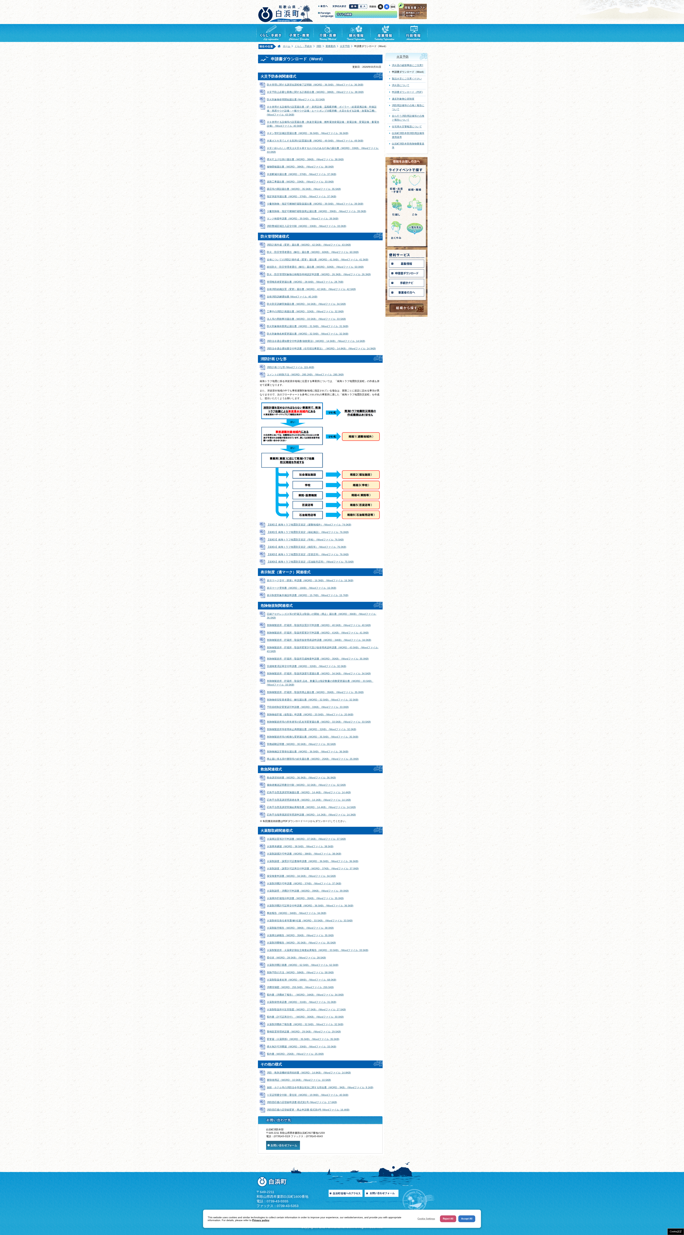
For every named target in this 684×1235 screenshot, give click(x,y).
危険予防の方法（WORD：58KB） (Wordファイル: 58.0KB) (300, 972)
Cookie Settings (426, 1218)
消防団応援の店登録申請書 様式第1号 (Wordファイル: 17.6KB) (302, 1102)
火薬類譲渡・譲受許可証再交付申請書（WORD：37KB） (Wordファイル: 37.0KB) (313, 868)
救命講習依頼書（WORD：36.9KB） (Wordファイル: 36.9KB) (301, 777)
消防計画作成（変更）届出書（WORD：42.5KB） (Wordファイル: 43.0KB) (309, 244)
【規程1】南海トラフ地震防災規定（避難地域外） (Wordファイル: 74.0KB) (309, 524)
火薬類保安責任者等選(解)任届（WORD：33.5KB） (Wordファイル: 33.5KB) (310, 920)
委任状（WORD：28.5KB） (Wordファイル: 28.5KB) (296, 957)
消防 (318, 46)
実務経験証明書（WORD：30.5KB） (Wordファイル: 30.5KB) (301, 744)
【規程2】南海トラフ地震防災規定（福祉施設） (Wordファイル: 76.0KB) (308, 532)
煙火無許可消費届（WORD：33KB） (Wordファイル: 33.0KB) (301, 1046)
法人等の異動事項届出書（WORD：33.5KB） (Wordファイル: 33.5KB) (306, 318)
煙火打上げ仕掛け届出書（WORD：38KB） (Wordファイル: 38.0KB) (305, 159)
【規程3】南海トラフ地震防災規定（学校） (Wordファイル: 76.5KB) (305, 539)
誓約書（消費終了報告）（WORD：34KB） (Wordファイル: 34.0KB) (305, 994)
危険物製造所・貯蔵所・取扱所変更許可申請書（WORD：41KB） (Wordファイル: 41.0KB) (318, 632)
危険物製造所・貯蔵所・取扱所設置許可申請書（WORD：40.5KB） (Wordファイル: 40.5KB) (319, 625)
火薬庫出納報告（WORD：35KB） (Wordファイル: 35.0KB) (300, 935)
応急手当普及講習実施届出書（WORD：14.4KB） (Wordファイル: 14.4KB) (309, 792)
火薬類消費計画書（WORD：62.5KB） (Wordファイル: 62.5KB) (302, 965)
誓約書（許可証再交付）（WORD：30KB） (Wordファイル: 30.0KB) (305, 1016)
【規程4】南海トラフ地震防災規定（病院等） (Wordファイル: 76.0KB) (306, 546)
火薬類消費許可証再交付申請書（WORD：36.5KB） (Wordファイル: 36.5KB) (310, 905)
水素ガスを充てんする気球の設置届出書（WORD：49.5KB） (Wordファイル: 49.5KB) (315, 140)
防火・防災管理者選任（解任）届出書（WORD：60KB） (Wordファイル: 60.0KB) (313, 252)
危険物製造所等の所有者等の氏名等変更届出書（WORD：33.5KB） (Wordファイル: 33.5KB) (319, 721)
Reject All (448, 1218)
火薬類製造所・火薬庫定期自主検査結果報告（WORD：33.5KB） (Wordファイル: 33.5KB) (317, 950)
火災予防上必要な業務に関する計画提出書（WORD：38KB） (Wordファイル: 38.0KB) (315, 92)
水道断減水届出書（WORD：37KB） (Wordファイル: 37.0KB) (301, 174)
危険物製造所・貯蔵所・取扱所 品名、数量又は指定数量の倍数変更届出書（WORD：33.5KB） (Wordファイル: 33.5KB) (320, 683)
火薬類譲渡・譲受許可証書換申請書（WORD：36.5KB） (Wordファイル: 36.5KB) (312, 861)
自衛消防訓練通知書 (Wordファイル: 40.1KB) (292, 296)
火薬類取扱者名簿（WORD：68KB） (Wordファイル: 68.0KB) (301, 979)
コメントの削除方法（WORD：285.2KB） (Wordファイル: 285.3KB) (305, 374)
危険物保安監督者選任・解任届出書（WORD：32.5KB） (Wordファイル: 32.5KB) (312, 699)
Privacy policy (260, 1220)
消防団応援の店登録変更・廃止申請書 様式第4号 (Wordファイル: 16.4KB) (308, 1109)
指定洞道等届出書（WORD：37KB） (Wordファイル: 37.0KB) (301, 196)
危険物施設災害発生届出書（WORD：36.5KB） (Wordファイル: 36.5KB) (307, 751)
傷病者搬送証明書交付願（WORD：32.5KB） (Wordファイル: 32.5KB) (306, 784)
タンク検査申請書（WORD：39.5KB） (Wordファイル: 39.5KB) (302, 218)
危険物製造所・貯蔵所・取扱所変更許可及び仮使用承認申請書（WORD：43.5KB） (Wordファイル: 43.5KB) (323, 649)
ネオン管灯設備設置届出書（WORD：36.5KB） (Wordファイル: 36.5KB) (307, 133)
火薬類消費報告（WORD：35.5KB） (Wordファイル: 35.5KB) (301, 942)
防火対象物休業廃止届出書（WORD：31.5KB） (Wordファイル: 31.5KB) (307, 326)
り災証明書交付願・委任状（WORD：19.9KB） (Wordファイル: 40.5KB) (307, 1094)
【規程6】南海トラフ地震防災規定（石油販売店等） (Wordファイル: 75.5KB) (310, 561)
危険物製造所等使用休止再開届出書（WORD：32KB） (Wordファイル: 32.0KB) (311, 729)
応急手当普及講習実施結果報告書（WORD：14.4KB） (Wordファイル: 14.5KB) (311, 807)
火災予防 (345, 46)
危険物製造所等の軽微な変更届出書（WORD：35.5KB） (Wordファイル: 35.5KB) (312, 736)
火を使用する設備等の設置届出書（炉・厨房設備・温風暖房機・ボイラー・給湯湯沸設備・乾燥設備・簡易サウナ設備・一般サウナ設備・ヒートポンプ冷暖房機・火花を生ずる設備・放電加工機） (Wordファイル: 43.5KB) (322, 110)
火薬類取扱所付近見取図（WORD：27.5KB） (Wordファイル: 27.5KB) (306, 1009)
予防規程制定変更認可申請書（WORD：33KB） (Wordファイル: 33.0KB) (308, 707)
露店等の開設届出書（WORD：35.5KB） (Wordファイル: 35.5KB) (304, 189)
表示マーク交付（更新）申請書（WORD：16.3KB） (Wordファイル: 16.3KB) (310, 580)
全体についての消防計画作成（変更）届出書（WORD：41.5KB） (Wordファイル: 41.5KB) (317, 259)
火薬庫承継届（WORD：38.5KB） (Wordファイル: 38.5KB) (300, 846)
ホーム (286, 46)
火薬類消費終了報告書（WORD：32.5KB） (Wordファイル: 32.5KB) (305, 1024)
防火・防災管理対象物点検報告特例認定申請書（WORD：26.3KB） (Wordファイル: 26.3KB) (319, 274)
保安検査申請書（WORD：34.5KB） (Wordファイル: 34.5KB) (301, 876)
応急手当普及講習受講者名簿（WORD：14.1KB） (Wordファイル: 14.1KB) (309, 799)
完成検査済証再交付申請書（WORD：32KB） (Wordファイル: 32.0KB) (306, 666)
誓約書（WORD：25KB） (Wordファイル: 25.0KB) (295, 1053)
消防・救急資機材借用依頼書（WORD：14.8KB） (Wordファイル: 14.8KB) (309, 1072)
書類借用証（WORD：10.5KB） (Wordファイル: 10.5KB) (299, 1079)
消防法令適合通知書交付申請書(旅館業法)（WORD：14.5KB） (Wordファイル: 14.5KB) (316, 341)
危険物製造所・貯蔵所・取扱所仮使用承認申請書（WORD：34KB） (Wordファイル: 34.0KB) (319, 640)
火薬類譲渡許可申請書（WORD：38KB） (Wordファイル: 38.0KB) (304, 853)
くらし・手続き (303, 46)
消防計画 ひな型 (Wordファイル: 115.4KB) (290, 367)
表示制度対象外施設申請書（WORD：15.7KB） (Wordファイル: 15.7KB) (307, 595)
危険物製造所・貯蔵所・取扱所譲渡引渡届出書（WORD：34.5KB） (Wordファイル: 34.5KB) (319, 673)
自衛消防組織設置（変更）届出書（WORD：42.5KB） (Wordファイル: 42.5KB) (311, 289)
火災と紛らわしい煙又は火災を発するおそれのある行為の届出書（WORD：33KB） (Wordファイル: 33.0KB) (323, 150)
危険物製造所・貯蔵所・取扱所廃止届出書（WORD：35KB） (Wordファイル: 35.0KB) (315, 692)
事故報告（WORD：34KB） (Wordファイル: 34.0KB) (296, 913)
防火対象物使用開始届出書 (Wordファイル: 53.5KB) (296, 99)
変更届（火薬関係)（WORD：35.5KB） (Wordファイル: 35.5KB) (303, 1039)
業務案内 (331, 46)
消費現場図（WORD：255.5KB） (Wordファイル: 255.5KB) (300, 987)
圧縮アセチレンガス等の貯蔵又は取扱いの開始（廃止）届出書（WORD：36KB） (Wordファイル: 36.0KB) (321, 616)
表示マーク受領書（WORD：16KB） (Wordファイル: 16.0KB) (301, 587)
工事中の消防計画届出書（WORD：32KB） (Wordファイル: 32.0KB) (305, 311)
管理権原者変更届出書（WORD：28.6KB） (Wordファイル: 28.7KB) (305, 281)
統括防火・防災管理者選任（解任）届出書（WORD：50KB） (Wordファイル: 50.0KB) (315, 266)
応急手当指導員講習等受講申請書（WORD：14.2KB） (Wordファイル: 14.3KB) (311, 814)
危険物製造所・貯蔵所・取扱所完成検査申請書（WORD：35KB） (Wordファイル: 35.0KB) (318, 658)
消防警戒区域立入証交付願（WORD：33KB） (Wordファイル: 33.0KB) (306, 226)
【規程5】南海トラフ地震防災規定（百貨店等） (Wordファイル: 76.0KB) (308, 554)
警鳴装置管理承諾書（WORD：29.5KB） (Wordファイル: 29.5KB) (304, 1031)
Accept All (466, 1218)
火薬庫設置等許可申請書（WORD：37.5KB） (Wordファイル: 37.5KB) (306, 838)
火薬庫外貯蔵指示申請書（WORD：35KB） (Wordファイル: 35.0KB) (305, 898)
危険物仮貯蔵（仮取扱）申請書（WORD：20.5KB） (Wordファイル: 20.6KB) (310, 714)
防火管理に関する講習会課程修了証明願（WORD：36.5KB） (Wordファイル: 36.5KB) (315, 84)
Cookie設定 (676, 1231)
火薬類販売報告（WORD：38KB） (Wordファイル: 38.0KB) (300, 927)
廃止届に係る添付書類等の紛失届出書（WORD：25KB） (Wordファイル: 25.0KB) (313, 758)
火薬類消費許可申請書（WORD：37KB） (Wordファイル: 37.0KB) (304, 883)
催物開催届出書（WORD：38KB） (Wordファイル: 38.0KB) (300, 166)
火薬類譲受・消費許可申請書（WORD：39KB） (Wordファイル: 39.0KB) (308, 890)
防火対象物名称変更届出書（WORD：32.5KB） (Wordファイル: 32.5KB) (307, 333)
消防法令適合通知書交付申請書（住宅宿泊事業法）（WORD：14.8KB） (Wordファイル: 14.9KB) (321, 348)
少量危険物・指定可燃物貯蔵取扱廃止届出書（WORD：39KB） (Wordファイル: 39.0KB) (316, 211)
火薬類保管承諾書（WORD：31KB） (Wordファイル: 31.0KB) (301, 1002)
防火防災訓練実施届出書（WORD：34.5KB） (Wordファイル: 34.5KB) (306, 304)
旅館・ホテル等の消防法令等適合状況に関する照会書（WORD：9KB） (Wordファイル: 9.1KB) (320, 1087)
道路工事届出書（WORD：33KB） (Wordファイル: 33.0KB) (300, 181)
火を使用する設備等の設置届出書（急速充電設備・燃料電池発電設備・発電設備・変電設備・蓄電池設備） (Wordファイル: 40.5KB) (323, 124)
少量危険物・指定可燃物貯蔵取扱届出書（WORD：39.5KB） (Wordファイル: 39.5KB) (315, 203)
